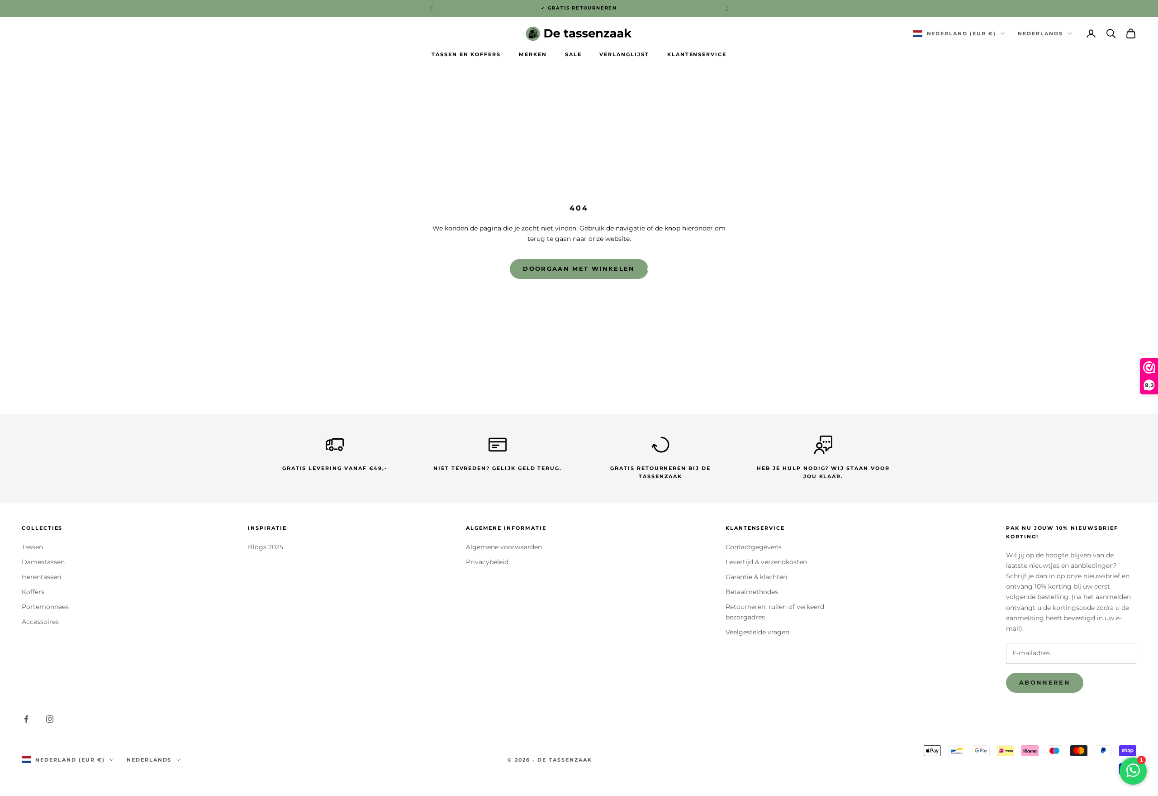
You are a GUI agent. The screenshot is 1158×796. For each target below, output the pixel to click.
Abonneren (1044, 682)
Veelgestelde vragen (757, 632)
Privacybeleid (487, 562)
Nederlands (1040, 33)
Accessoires (40, 622)
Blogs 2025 (265, 547)
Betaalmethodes (752, 592)
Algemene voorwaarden (504, 547)
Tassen (32, 547)
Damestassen (43, 562)
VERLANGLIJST (624, 55)
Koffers (33, 592)
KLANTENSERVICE (696, 55)
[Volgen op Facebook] (26, 719)
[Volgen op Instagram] (49, 719)
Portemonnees (45, 607)
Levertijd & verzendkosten (766, 562)
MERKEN (533, 55)
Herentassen (41, 577)
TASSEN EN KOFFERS (466, 55)
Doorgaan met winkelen (579, 268)
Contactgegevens (754, 547)
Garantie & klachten (756, 577)
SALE (573, 55)
